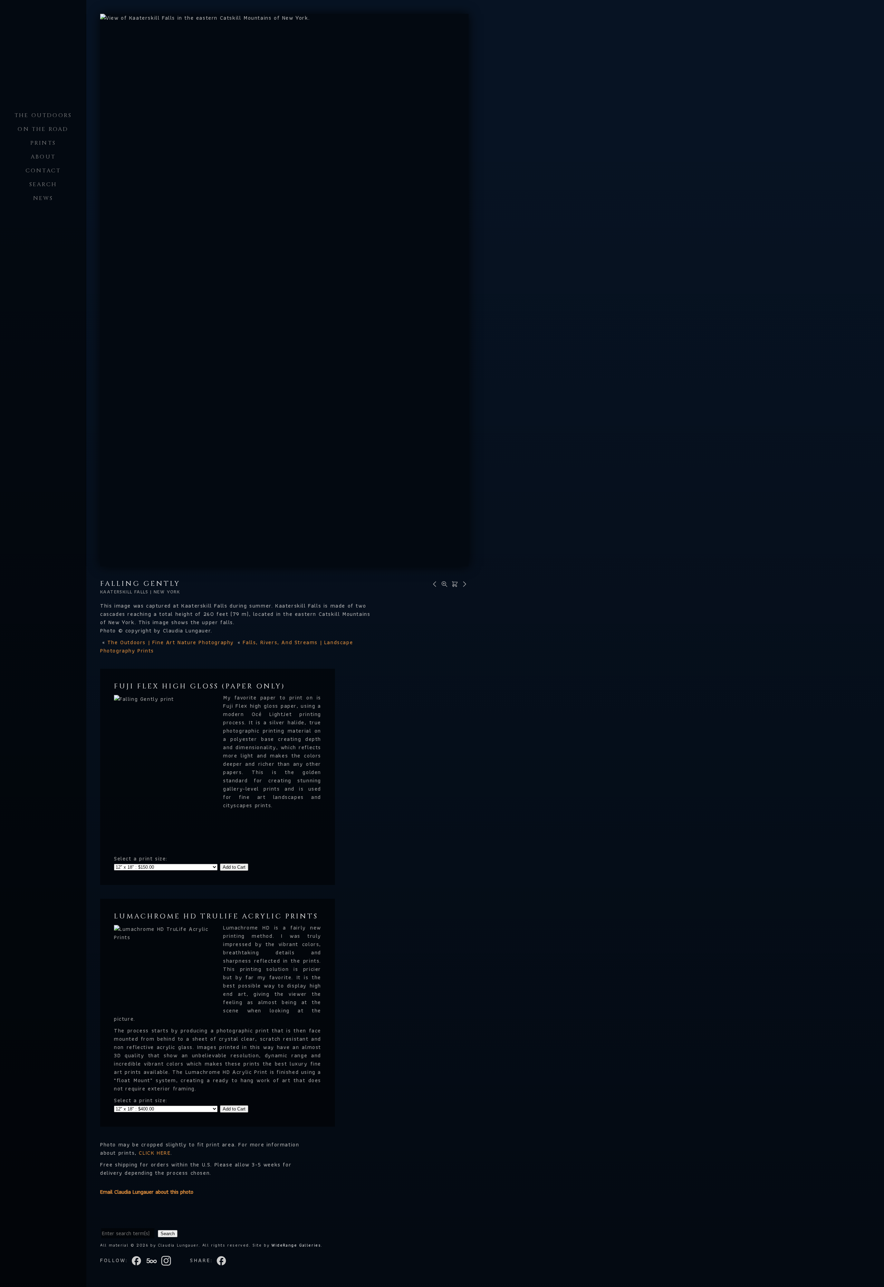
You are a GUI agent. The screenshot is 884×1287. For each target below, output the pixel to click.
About (43, 157)
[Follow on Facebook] (138, 1260)
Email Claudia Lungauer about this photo (146, 1192)
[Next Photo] (463, 583)
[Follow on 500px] (153, 1260)
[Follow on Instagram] (168, 1260)
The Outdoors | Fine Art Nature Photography (170, 642)
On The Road (43, 129)
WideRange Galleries (296, 1245)
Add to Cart (234, 867)
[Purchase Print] (453, 583)
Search (43, 184)
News (43, 198)
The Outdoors (43, 115)
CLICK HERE (155, 1152)
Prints (43, 143)
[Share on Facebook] (222, 1260)
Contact (43, 170)
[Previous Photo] (434, 583)
